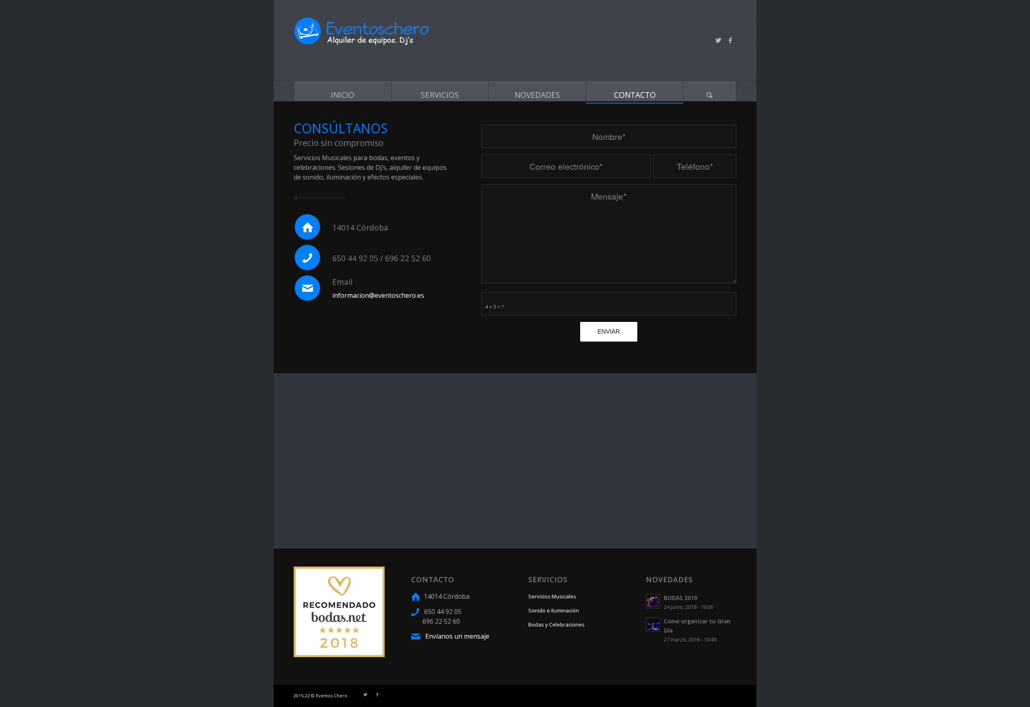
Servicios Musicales (552, 596)
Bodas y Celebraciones (556, 624)
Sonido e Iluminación (553, 610)
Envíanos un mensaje (456, 636)
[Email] (307, 288)
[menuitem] (342, 92)
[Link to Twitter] (718, 40)
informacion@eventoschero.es (378, 295)
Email (342, 281)
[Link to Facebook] (730, 40)
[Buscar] (709, 91)
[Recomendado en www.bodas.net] (339, 654)
